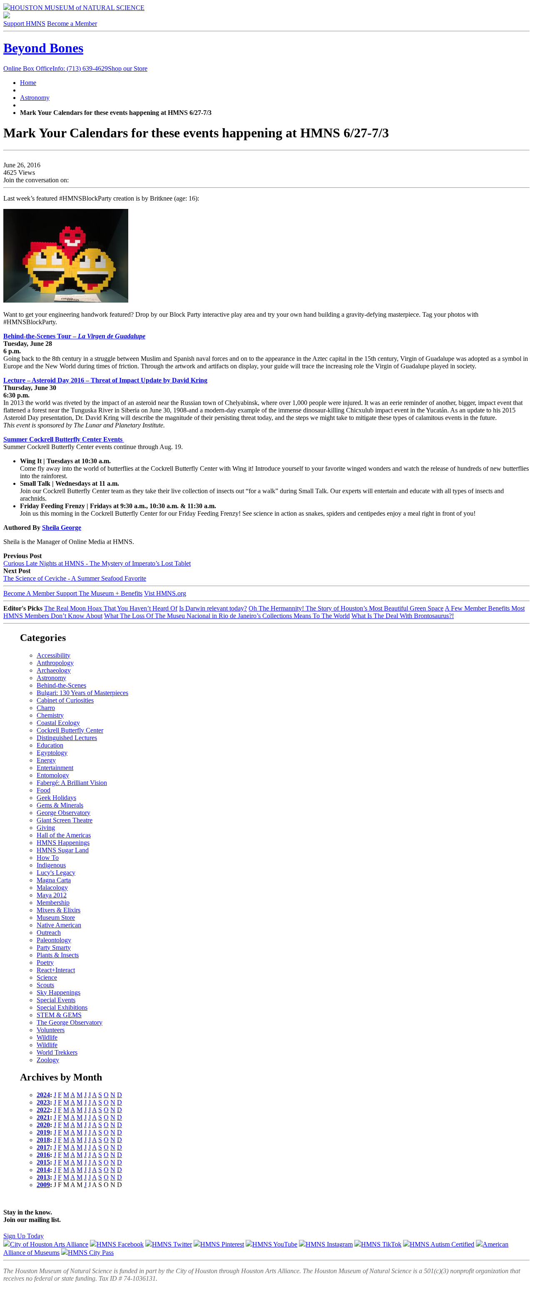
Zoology (48, 1059)
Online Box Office (55, 68)
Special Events (56, 999)
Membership (53, 902)
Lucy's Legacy (56, 872)
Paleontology (54, 940)
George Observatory (63, 812)
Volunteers (51, 1029)
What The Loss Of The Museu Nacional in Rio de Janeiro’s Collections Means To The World (227, 615)
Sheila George (61, 527)
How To (48, 857)
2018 (43, 1139)
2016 (43, 1154)
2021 (43, 1117)
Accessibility (53, 655)
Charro (46, 707)
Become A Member (72, 593)
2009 (43, 1184)
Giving (46, 827)
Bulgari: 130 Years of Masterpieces (82, 692)
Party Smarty (54, 947)
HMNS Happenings (63, 842)
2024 (43, 1094)
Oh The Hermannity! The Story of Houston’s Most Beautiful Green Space (346, 608)
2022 (43, 1109)
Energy (46, 760)
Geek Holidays (56, 797)
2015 (43, 1162)
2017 (43, 1147)
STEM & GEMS (59, 1014)
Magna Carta (54, 880)
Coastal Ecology (58, 722)
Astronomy (35, 97)
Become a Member (72, 23)
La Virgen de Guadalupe (111, 336)
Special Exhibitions (62, 1007)
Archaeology (54, 670)
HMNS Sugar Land (63, 850)
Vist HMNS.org (165, 593)
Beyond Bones (43, 47)
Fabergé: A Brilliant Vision (72, 782)
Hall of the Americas (64, 835)
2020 (43, 1124)
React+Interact (56, 970)
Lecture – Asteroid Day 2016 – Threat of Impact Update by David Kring (105, 380)
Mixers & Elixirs (58, 910)
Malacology (52, 887)
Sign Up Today (23, 1235)
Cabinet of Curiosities (65, 700)
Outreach (49, 932)
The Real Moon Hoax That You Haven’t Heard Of (110, 608)
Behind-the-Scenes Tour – (40, 336)
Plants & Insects (58, 955)
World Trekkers (57, 1052)
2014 (43, 1169)
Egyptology (52, 752)
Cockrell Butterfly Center (70, 730)
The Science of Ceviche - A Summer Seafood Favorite (74, 578)
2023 (43, 1102)
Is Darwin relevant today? (213, 608)
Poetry (45, 962)
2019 (43, 1132)
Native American (59, 925)
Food (43, 790)
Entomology (53, 775)
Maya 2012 (52, 895)
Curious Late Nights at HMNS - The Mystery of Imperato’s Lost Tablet (97, 563)
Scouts (45, 984)
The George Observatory (69, 1022)
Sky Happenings (58, 992)
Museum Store (56, 917)
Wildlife (47, 1037)
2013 (43, 1177)
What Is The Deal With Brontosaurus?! (402, 615)
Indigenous (51, 865)
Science (47, 977)
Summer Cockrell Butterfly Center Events (63, 439)
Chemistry (50, 715)
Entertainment (55, 767)
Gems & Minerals (60, 805)
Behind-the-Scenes (61, 685)
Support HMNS (24, 23)
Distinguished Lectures (67, 737)
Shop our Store (127, 68)
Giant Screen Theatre (64, 820)
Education (50, 745)
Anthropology (55, 662)
